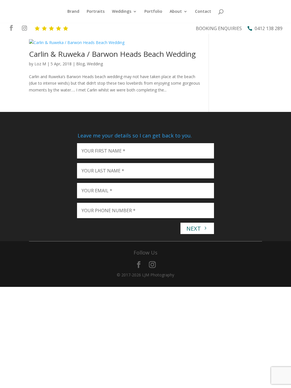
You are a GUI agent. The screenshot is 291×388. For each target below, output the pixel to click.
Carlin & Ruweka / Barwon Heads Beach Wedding (112, 54)
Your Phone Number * (109, 210)
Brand (73, 11)
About (176, 11)
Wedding (95, 63)
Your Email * (97, 190)
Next (194, 228)
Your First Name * (103, 151)
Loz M (40, 63)
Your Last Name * (103, 171)
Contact (203, 11)
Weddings (121, 11)
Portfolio (153, 11)
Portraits (96, 11)
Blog (80, 63)
